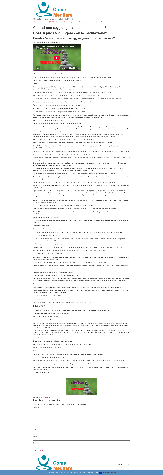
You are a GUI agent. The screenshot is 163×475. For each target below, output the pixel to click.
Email (35, 436)
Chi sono (67, 22)
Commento (37, 407)
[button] (101, 22)
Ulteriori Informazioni (109, 472)
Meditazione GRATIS (47, 22)
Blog (57, 22)
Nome (35, 429)
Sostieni (95, 22)
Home (36, 22)
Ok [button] (100, 472)
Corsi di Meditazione (81, 22)
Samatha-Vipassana (45, 397)
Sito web (36, 443)
